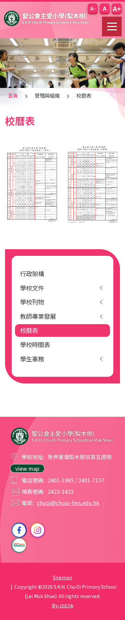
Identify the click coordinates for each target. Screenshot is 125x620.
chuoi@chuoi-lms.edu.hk (68, 503)
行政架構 (32, 273)
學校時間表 (35, 344)
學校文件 (32, 288)
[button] (93, 8)
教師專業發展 (38, 316)
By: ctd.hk (62, 605)
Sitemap (62, 577)
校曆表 (29, 330)
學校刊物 (32, 302)
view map (27, 468)
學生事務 (32, 358)
